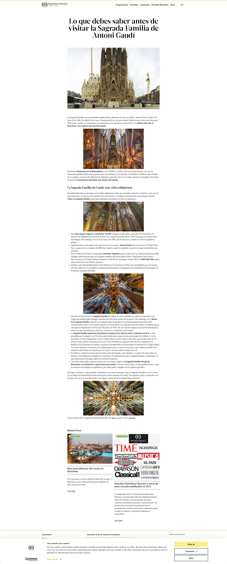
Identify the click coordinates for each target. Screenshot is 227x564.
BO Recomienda (75, 436)
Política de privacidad (177, 534)
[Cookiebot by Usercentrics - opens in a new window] (31, 559)
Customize (189, 551)
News (172, 5)
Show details (52, 559)
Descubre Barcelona (159, 5)
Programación (122, 5)
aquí (113, 418)
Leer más (71, 491)
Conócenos (145, 5)
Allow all (191, 544)
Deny (191, 558)
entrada (132, 418)
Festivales (134, 5)
